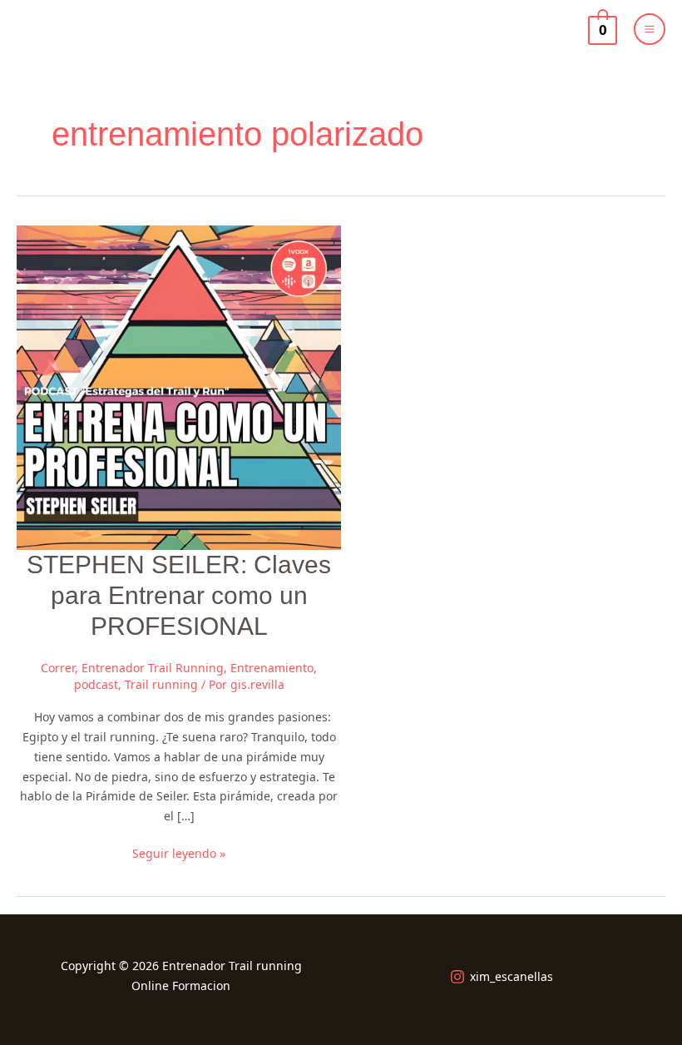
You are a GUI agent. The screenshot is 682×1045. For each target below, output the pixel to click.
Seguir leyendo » (178, 852)
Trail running (161, 684)
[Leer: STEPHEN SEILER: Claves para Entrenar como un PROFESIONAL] (179, 386)
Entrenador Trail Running (153, 668)
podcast (96, 684)
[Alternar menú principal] (649, 29)
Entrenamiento (272, 668)
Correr (58, 668)
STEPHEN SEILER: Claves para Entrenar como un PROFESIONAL (179, 595)
